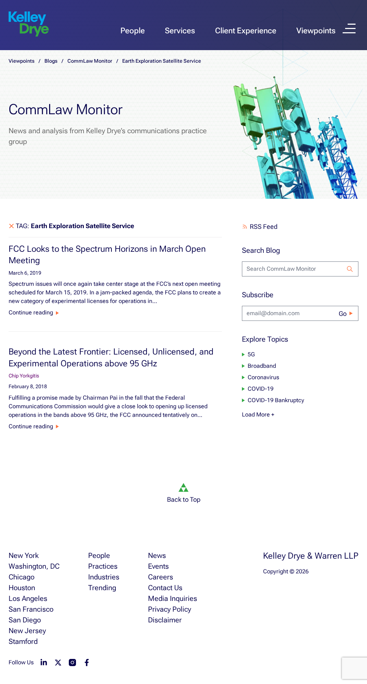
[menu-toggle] (349, 28)
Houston (22, 587)
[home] (29, 24)
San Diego (25, 620)
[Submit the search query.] (349, 269)
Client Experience (245, 30)
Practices (103, 566)
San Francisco (31, 609)
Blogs (50, 61)
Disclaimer (165, 620)
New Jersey (27, 630)
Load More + (258, 414)
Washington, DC (34, 566)
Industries (103, 577)
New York (24, 555)
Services (180, 30)
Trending (102, 587)
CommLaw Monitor (89, 61)
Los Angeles (28, 598)
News (157, 555)
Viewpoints (315, 30)
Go (343, 313)
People (132, 30)
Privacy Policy (169, 609)
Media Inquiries (172, 598)
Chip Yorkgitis (24, 376)
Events (158, 566)
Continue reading (31, 312)
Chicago (21, 577)
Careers (160, 577)
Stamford (23, 641)
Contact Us (165, 587)
